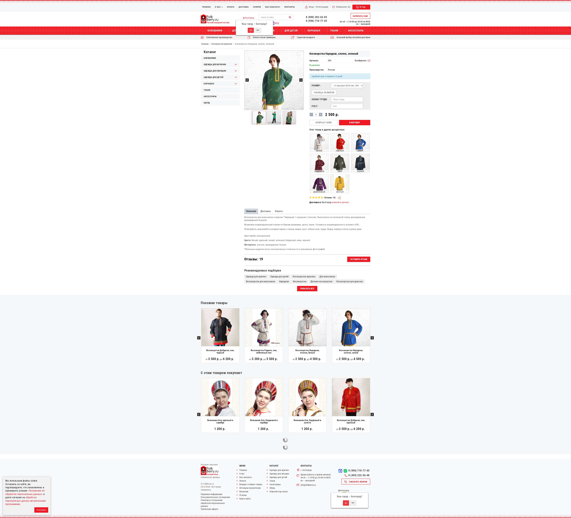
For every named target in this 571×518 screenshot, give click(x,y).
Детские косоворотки (321, 281)
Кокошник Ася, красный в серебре (220, 421)
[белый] (319, 142)
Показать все (307, 288)
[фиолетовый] (319, 183)
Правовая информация (211, 494)
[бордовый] (319, 163)
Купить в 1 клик (324, 122)
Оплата (230, 7)
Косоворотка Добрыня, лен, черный (220, 351)
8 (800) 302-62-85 (316, 17)
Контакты (289, 7)
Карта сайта (245, 498)
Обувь (207, 103)
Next (372, 338)
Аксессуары (355, 30)
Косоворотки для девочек (350, 281)
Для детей (291, 30)
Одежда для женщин (215, 71)
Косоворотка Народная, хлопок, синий (351, 351)
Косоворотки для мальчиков (260, 281)
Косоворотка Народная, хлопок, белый (307, 351)
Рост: (315, 106)
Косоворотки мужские (221, 44)
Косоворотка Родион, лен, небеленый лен (264, 351)
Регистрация (322, 7)
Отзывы (243, 495)
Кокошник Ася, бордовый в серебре (264, 421)
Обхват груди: (319, 99)
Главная (206, 7)
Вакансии (243, 491)
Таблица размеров (324, 92)
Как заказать (245, 477)
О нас (218, 7)
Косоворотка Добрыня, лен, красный (351, 421)
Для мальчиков (327, 276)
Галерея (257, 7)
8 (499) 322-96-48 (359, 475)
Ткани (334, 30)
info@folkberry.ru (308, 485)
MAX (276, 23)
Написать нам (360, 16)
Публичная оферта (209, 509)
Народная (284, 281)
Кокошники (215, 30)
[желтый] (340, 183)
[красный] (340, 142)
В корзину (354, 122)
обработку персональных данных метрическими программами (25, 501)
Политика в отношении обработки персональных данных (213, 503)
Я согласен (41, 510)
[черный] (360, 163)
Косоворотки (299, 281)
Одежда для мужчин (215, 64)
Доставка (244, 7)
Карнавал (314, 30)
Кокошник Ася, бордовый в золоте (307, 421)
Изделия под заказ (279, 491)
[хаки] (340, 163)
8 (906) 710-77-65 (316, 20)
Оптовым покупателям (250, 488)
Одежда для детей (213, 77)
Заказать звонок (358, 482)
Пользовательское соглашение (215, 497)
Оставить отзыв (358, 259)
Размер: (316, 85)
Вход (311, 7)
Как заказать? (272, 7)
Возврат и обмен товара (250, 484)
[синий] (360, 142)
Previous (199, 338)
